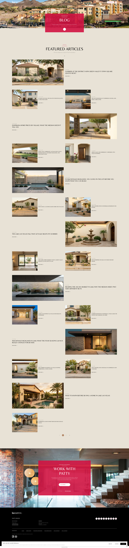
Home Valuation (58, 2)
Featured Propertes (37, 530)
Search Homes (50, 2)
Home (23, 530)
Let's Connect (67, 2)
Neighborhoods (42, 2)
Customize (116, 543)
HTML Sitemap (64, 530)
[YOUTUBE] (111, 519)
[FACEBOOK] (97, 519)
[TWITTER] (109, 519)
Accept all (123, 543)
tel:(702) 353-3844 (15, 523)
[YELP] (106, 519)
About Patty (28, 530)
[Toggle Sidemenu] (116, 2)
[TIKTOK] (104, 519)
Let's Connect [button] (56, 530)
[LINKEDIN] (101, 519)
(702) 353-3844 (110, 2)
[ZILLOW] (116, 519)
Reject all (110, 543)
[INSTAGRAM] (99, 519)
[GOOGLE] (113, 519)
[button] (64, 484)
